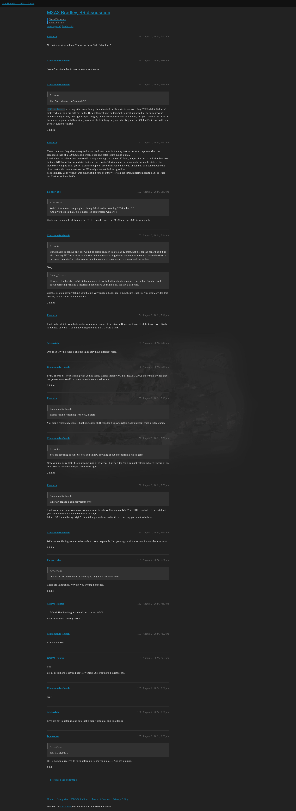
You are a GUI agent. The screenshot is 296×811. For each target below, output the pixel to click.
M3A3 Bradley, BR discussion (78, 12)
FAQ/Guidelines (79, 799)
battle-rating (68, 26)
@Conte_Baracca (56, 109)
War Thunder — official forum (18, 3)
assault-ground (54, 26)
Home (50, 799)
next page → (73, 779)
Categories (62, 799)
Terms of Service (101, 799)
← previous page (56, 779)
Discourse (65, 806)
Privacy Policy (120, 799)
